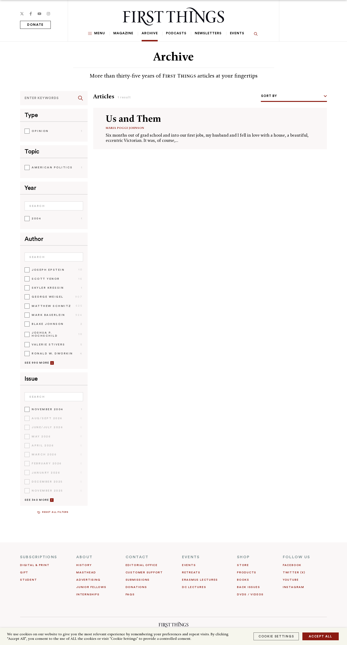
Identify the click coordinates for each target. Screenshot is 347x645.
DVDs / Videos (250, 594)
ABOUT (84, 557)
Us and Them (133, 118)
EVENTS (191, 557)
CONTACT (137, 557)
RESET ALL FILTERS (55, 512)
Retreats (191, 572)
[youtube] (39, 14)
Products (246, 572)
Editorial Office (142, 565)
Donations (136, 587)
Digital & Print (35, 565)
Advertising (88, 579)
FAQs (130, 594)
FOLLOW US (296, 557)
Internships (87, 594)
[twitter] (22, 14)
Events (237, 33)
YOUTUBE (291, 579)
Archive (150, 33)
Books (243, 579)
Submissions (138, 579)
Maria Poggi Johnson (125, 128)
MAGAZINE (123, 33)
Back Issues (248, 587)
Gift (24, 572)
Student (28, 579)
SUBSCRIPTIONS (38, 557)
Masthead (86, 572)
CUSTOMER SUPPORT (144, 572)
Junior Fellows (91, 587)
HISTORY (84, 565)
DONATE (35, 24)
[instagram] (48, 14)
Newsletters (208, 33)
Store (243, 565)
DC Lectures (194, 587)
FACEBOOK (292, 565)
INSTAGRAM (293, 587)
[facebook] (30, 14)
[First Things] (173, 17)
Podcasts (176, 33)
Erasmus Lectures (200, 579)
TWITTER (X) (294, 572)
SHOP (243, 557)
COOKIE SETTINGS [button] (276, 636)
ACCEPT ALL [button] (320, 636)
